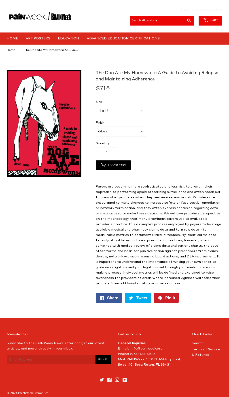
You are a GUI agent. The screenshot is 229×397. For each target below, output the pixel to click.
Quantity (102, 143)
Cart (214, 20)
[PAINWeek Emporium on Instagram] (117, 380)
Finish (100, 122)
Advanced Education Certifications (123, 38)
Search (198, 343)
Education (68, 38)
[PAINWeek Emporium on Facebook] (109, 380)
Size (99, 102)
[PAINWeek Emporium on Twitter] (102, 380)
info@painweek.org (147, 348)
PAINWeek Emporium (33, 393)
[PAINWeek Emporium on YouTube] (125, 380)
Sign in (185, 9)
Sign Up (103, 359)
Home (12, 38)
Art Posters (38, 38)
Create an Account (209, 9)
